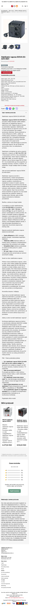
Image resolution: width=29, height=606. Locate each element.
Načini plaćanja (4, 578)
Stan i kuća (11, 10)
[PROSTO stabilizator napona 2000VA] (7, 412)
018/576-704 (12, 1)
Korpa (2, 568)
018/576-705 (18, 1)
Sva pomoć (3, 574)
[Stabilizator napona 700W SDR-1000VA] (22, 412)
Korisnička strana (5, 566)
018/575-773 (6, 1)
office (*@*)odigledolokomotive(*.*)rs (16, 597)
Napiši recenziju (14, 491)
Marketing (3, 585)
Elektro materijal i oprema (20, 10)
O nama (3, 581)
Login (2, 563)
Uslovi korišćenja (5, 576)
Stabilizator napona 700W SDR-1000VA (22, 420)
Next (26, 29)
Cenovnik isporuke (5, 583)
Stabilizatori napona (5, 11)
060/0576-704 (24, 1)
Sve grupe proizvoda (6, 587)
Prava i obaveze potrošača (16, 540)
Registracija (3, 564)
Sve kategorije (4, 10)
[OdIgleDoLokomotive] (14, 6)
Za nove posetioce (5, 572)
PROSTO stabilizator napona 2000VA (7, 420)
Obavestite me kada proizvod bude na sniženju (14, 105)
